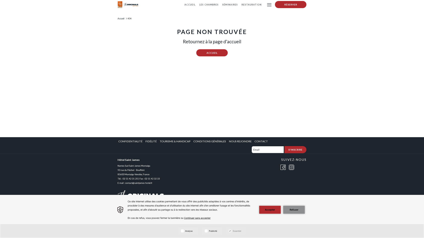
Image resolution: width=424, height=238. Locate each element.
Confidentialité (130, 141)
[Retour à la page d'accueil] (128, 4)
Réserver (290, 4)
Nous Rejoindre (240, 141)
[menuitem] (190, 4)
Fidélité (151, 141)
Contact (261, 141)
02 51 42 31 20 (130, 178)
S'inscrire (295, 149)
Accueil (121, 18)
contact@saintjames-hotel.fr (138, 183)
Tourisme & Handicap (175, 141)
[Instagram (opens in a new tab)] (291, 166)
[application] (212, 216)
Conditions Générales (209, 141)
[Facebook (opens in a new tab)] (283, 166)
